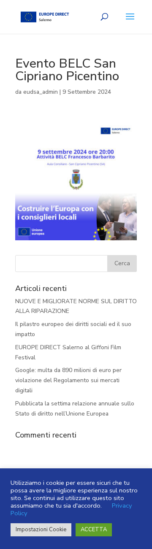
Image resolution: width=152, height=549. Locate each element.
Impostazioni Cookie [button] (41, 529)
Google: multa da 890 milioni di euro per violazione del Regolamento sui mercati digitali (68, 380)
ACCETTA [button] (94, 529)
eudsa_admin (40, 92)
